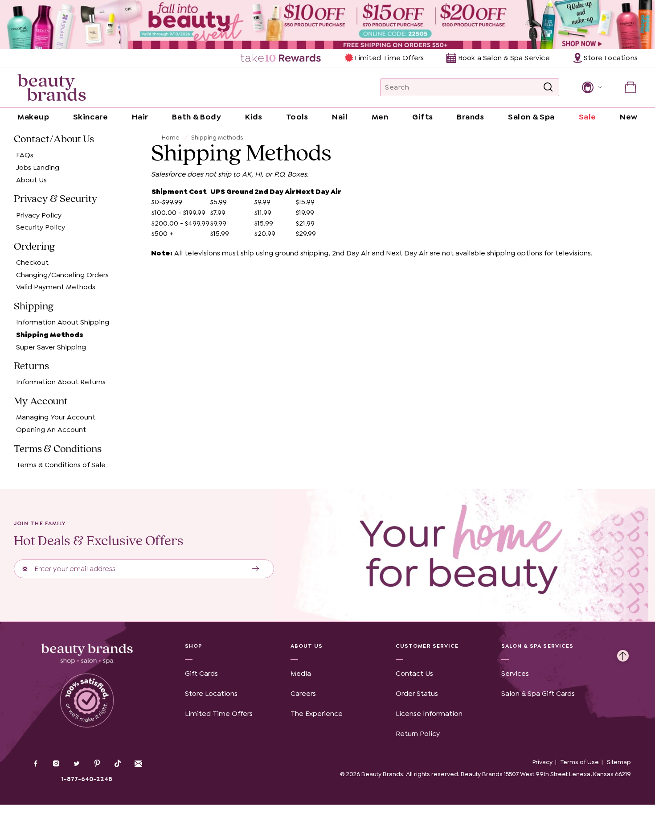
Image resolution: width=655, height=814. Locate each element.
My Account (41, 401)
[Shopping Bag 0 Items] (630, 87)
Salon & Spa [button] (531, 116)
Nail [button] (340, 116)
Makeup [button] (33, 116)
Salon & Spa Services (537, 646)
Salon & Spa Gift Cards (538, 693)
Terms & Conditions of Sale (61, 464)
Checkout (32, 262)
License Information (429, 713)
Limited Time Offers (389, 57)
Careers (303, 693)
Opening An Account (51, 429)
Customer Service (427, 646)
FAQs (24, 155)
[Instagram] (56, 764)
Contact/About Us (54, 139)
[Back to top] (623, 653)
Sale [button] (587, 116)
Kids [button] (253, 116)
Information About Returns (61, 382)
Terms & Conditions (58, 449)
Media (301, 673)
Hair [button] (140, 116)
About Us (31, 180)
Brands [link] (470, 116)
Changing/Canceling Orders (62, 275)
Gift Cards (201, 673)
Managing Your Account (55, 417)
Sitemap (619, 762)
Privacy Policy (38, 215)
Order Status (417, 693)
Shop (193, 646)
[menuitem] (281, 58)
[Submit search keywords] (548, 87)
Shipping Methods (49, 334)
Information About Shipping (62, 322)
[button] (591, 87)
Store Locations (211, 693)
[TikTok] (117, 763)
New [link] (629, 116)
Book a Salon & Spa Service (503, 57)
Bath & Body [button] (196, 116)
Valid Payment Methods (55, 287)
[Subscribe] (256, 569)
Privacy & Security (56, 199)
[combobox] (470, 87)
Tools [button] (297, 116)
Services (515, 673)
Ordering (34, 246)
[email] (138, 763)
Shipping (33, 306)
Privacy (542, 762)
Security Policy (40, 227)
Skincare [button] (90, 116)
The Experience (317, 713)
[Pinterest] (97, 764)
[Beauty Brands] (51, 87)
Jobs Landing (37, 167)
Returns (31, 366)
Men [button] (380, 116)
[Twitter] (76, 764)
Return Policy (418, 733)
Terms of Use (580, 762)
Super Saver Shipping (51, 347)
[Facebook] (35, 764)
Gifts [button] (422, 116)
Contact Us (414, 673)
